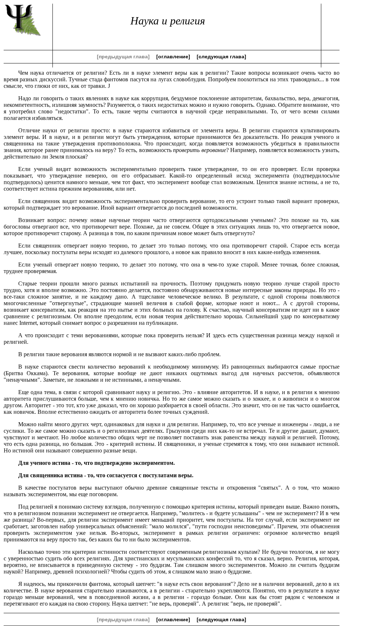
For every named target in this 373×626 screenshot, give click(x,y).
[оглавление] (173, 56)
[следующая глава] (221, 56)
